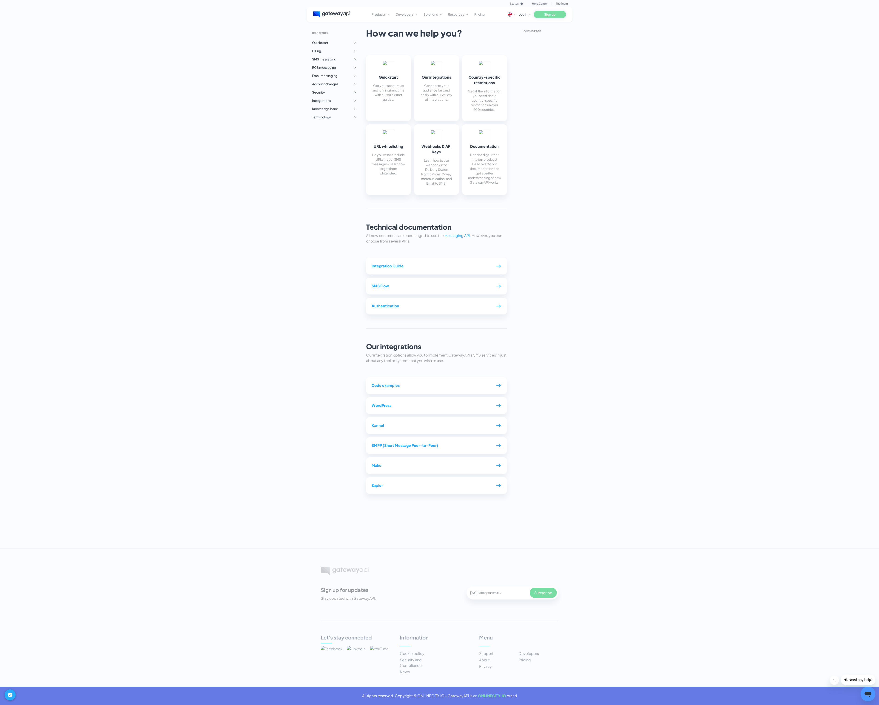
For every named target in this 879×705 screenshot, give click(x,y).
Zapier (377, 485)
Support (486, 653)
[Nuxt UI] (331, 14)
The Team (562, 3)
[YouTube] (379, 649)
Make (376, 465)
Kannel (378, 425)
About (484, 659)
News (405, 671)
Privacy (485, 666)
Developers (529, 653)
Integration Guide (388, 265)
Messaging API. (457, 235)
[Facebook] (331, 649)
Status (514, 3)
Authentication (385, 305)
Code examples (386, 385)
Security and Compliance (411, 662)
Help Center (540, 3)
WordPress (381, 405)
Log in (523, 14)
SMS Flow (380, 285)
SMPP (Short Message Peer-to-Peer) (405, 445)
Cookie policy (412, 653)
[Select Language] (512, 14)
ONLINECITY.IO (492, 695)
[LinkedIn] (356, 649)
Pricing (525, 659)
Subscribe (543, 592)
